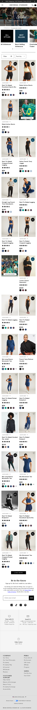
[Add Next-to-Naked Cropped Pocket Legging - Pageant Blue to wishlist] (16, 138)
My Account (27, 660)
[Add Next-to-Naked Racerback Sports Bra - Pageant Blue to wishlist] (34, 493)
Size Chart (27, 675)
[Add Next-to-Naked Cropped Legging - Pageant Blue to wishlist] (16, 218)
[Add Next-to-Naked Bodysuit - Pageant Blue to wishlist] (34, 414)
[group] (18, 1)
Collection (7, 28)
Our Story (6, 658)
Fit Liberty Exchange (9, 687)
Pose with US (28, 658)
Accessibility (7, 689)
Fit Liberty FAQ (7, 665)
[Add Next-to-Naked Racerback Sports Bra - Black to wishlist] (16, 62)
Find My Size (27, 673)
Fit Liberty (6, 662)
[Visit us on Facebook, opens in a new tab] (12, 605)
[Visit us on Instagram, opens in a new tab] (21, 605)
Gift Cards (27, 662)
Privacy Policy (28, 590)
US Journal (6, 667)
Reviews (5, 672)
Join (31, 598)
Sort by (19, 56)
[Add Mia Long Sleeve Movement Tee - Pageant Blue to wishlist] (16, 336)
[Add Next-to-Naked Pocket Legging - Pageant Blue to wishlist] (16, 375)
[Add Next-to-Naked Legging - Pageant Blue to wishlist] (34, 179)
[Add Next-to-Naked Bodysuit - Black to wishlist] (34, 297)
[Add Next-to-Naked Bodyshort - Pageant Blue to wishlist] (34, 375)
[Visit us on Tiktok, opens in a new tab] (16, 605)
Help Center (6, 680)
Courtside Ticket (16, 28)
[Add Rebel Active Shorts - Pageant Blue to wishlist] (16, 101)
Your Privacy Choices (24, 700)
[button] (2, 1)
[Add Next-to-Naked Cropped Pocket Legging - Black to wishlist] (16, 532)
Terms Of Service (18, 703)
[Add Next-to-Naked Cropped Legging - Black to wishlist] (34, 218)
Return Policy (7, 684)
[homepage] (18, 5)
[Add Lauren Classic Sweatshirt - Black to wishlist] (34, 257)
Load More (18, 572)
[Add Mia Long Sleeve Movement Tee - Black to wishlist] (16, 453)
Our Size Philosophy (9, 660)
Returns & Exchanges (9, 682)
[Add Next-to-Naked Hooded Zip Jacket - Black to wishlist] (16, 414)
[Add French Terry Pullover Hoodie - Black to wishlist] (34, 336)
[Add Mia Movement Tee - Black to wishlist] (34, 532)
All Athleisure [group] (6, 44)
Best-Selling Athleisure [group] (20, 45)
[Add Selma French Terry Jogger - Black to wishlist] (34, 138)
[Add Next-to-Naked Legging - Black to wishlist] (16, 297)
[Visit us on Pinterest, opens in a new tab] (25, 605)
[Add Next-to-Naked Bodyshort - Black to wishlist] (16, 493)
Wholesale (6, 669)
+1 (16, 369)
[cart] (35, 5)
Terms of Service (12, 592)
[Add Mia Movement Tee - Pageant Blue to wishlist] (34, 453)
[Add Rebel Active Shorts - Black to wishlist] (34, 62)
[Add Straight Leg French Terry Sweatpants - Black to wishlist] (16, 179)
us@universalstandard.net (27, 621)
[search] (32, 5)
